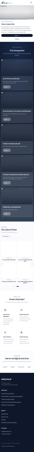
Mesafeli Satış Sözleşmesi (9, 422)
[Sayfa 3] (15, 286)
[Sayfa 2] (14, 286)
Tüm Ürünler (6, 236)
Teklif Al (17, 39)
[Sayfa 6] (20, 286)
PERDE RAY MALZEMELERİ (8, 405)
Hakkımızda (4, 414)
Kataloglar (4, 417)
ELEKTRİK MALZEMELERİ (7, 393)
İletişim (3, 419)
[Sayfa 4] (18, 286)
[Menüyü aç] (31, 2)
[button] (17, 74)
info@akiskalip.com (6, 431)
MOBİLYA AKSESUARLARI (7, 399)
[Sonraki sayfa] (32, 264)
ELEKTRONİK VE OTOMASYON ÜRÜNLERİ (12, 396)
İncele (16, 35)
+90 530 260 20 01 (6, 434)
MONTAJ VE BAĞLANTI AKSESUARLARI (11, 402)
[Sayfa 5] (19, 286)
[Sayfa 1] (13, 286)
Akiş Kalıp (6, 379)
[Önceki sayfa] (1, 264)
